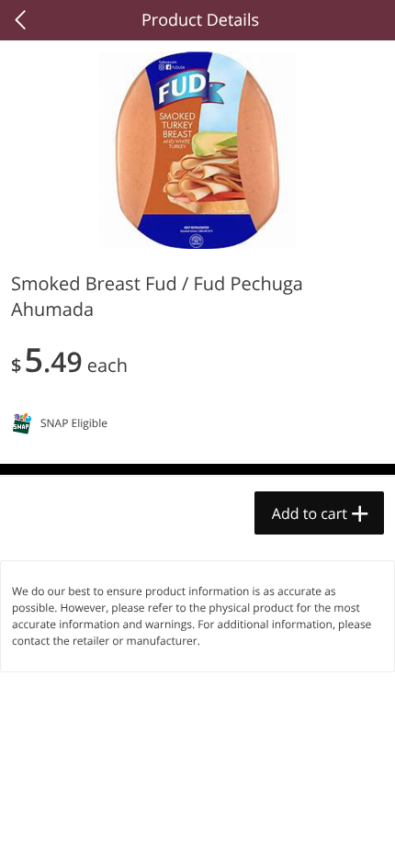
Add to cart (309, 513)
